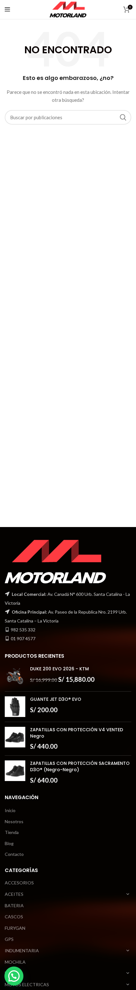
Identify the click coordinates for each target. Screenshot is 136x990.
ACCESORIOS (19, 882)
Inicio (10, 810)
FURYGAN (15, 928)
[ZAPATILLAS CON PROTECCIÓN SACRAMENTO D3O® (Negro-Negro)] (15, 772)
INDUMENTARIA (22, 950)
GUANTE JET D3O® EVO (55, 699)
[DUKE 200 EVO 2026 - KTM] (15, 676)
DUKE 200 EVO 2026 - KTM (59, 669)
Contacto (14, 854)
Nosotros (14, 821)
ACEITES (14, 894)
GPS (9, 939)
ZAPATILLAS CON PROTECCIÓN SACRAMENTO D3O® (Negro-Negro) (80, 766)
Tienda (12, 832)
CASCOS (14, 916)
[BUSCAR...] (123, 117)
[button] (13, 976)
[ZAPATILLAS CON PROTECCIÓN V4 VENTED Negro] (15, 739)
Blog (9, 843)
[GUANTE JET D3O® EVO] (15, 706)
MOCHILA (15, 962)
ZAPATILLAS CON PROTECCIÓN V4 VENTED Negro (76, 733)
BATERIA (14, 905)
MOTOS (13, 973)
